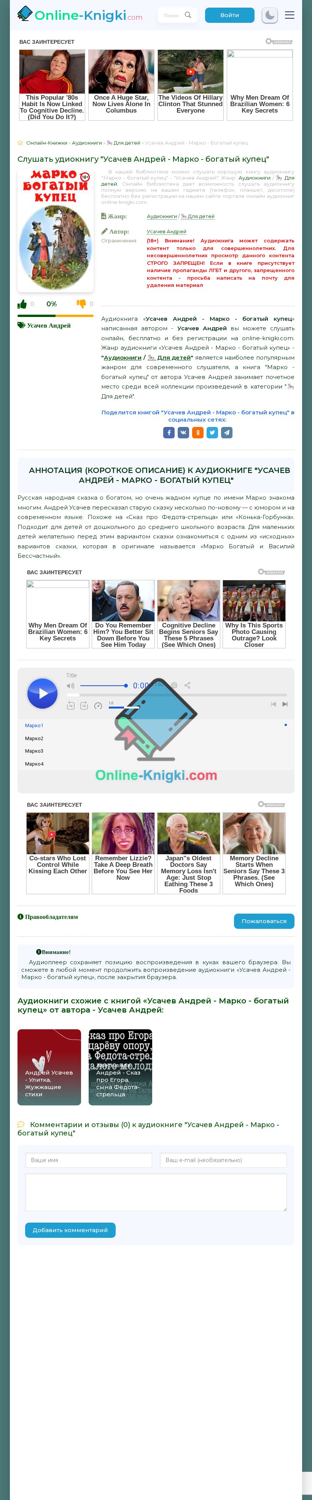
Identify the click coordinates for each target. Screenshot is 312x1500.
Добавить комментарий (70, 1230)
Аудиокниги (255, 178)
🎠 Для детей (198, 216)
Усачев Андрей (49, 325)
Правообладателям (51, 917)
